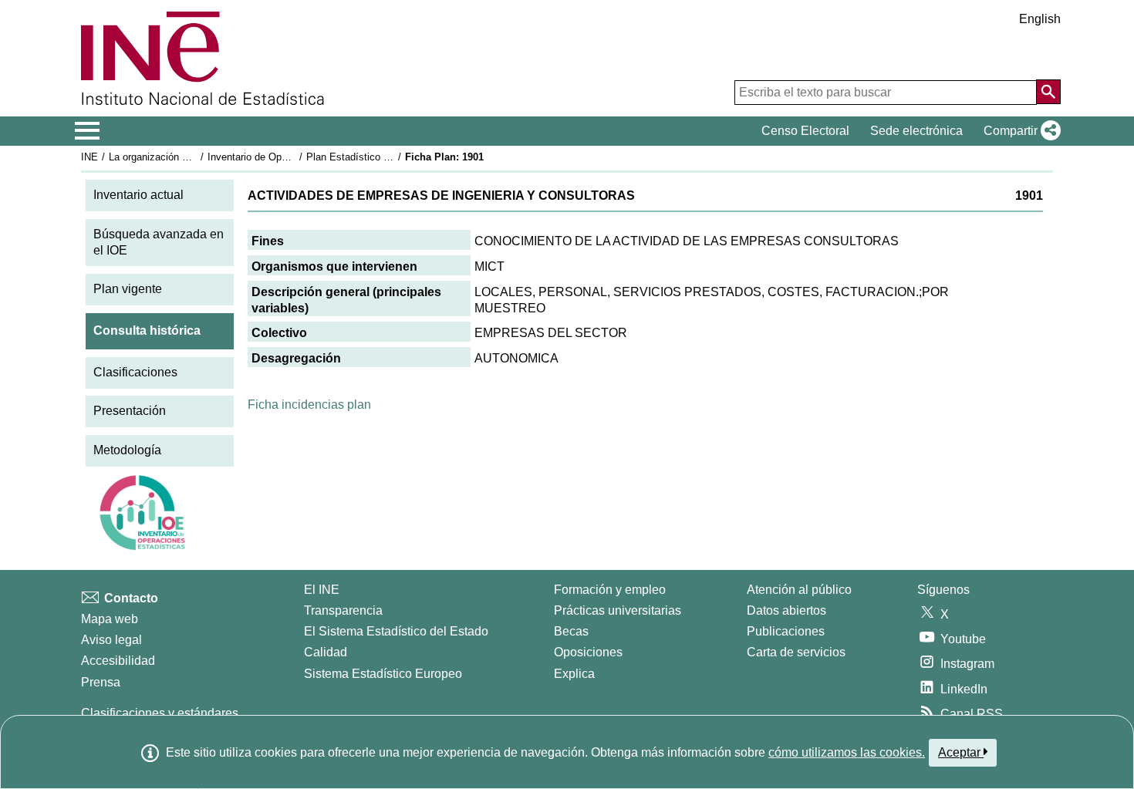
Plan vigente (127, 288)
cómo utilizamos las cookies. (846, 752)
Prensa (100, 682)
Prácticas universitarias (617, 610)
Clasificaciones (135, 372)
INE (89, 157)
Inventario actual (138, 194)
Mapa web (109, 618)
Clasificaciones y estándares (159, 713)
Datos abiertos (786, 610)
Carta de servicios (796, 652)
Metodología (127, 450)
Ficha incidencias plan (309, 404)
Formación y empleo (610, 589)
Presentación (129, 410)
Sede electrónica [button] (916, 130)
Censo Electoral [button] (805, 130)
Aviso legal (111, 639)
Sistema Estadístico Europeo (383, 673)
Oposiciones (588, 652)
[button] (1019, 131)
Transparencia (343, 610)
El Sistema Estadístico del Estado (396, 631)
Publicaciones (786, 631)
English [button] (1040, 18)
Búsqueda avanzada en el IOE (158, 242)
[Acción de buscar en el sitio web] (1048, 91)
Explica (574, 673)
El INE (321, 589)
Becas (571, 631)
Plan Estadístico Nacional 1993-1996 (388, 157)
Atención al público (799, 589)
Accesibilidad (118, 660)
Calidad (325, 652)
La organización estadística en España (195, 157)
